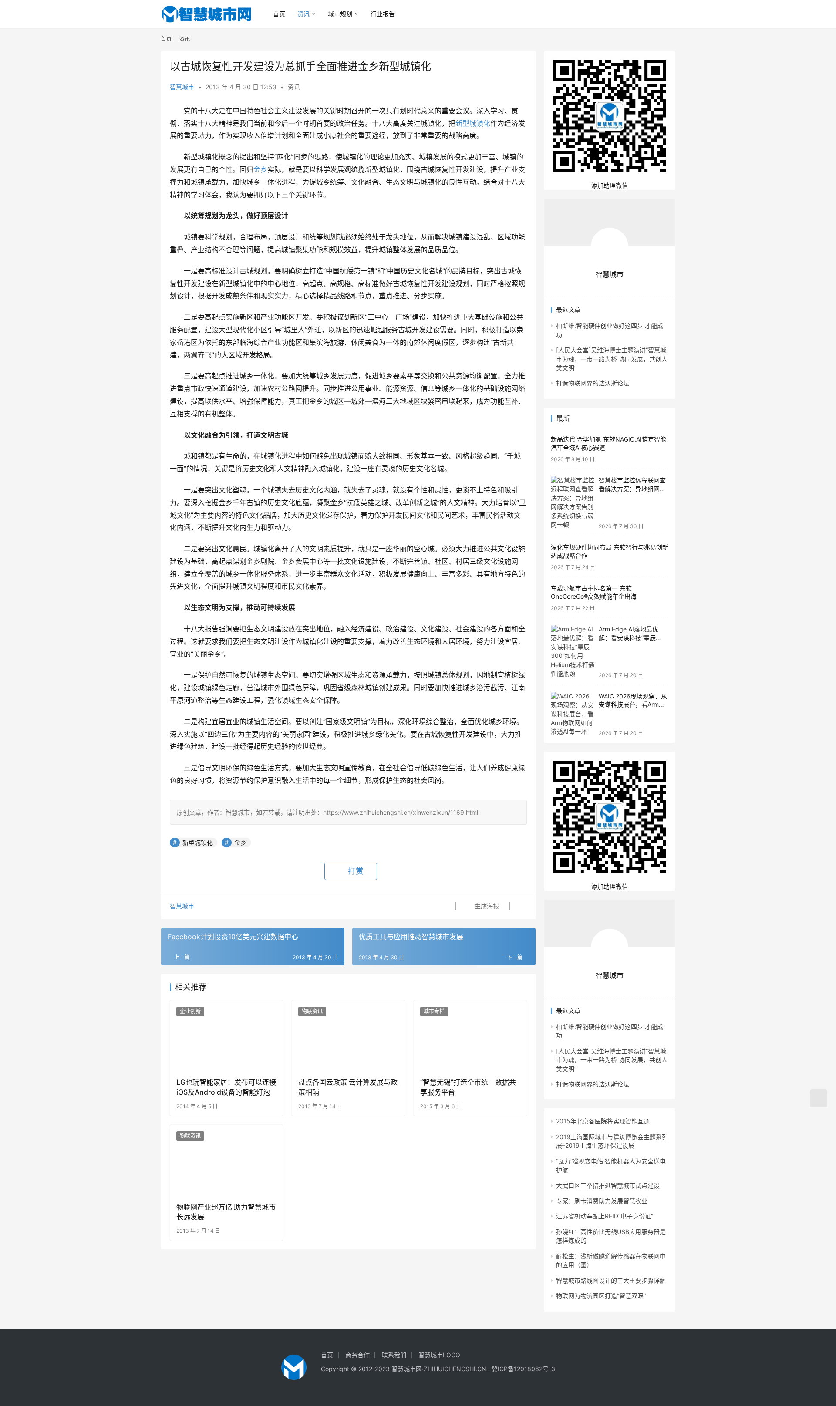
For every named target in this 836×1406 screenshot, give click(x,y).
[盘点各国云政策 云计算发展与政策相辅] (348, 1035)
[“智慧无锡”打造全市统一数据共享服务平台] (470, 1035)
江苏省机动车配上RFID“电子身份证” (604, 1216)
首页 (279, 13)
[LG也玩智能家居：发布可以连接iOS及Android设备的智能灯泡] (226, 1035)
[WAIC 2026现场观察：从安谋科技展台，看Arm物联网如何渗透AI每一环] (572, 714)
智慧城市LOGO (439, 1355)
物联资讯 (312, 1011)
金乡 (260, 169)
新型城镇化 (472, 123)
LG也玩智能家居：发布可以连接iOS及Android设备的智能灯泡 (226, 1087)
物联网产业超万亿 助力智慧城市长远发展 (226, 1212)
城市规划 (340, 13)
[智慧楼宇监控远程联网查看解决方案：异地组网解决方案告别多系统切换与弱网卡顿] (572, 502)
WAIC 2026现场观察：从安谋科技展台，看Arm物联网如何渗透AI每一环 (633, 704)
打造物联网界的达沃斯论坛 (592, 383)
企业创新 (190, 1011)
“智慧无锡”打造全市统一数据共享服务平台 (468, 1087)
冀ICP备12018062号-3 (523, 1368)
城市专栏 (434, 1011)
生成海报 (486, 906)
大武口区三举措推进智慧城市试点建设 (608, 1185)
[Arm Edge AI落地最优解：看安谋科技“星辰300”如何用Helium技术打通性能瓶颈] (572, 651)
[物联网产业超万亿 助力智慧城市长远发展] (226, 1160)
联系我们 (394, 1355)
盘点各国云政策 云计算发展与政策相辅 (348, 1087)
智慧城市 (182, 87)
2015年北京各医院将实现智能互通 (603, 1121)
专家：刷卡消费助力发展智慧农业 (601, 1200)
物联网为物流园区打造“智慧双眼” (601, 1295)
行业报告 (383, 13)
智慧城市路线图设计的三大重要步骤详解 (611, 1280)
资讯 (303, 13)
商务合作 (357, 1355)
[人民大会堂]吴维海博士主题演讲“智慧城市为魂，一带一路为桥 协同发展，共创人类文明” (611, 358)
